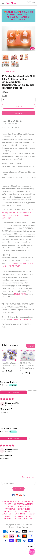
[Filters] (30, 392)
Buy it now (18, 113)
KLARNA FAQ (25, 511)
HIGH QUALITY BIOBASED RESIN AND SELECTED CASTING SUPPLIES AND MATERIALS (17, 215)
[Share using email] (21, 121)
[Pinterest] (17, 495)
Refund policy (17, 516)
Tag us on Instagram (9, 123)
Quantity (5, 96)
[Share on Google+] (17, 121)
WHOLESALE (20, 514)
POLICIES (7, 504)
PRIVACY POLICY (11, 511)
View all (31, 346)
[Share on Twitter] (11, 121)
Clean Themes (22, 527)
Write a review (13, 392)
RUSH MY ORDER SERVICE (20, 320)
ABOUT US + (7, 514)
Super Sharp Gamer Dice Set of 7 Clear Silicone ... (9, 365)
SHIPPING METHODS (10, 502)
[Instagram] (24, 495)
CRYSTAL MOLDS (8, 72)
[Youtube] (20, 495)
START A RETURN (25, 519)
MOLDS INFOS (20, 294)
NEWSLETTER (10, 519)
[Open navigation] (3, 2)
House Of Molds (25, 525)
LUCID (28, 516)
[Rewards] (32, 552)
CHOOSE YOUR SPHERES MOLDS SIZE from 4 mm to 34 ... (27, 366)
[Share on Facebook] (9, 121)
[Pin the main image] (14, 121)
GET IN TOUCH (23, 509)
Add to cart (18, 106)
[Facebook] (13, 495)
